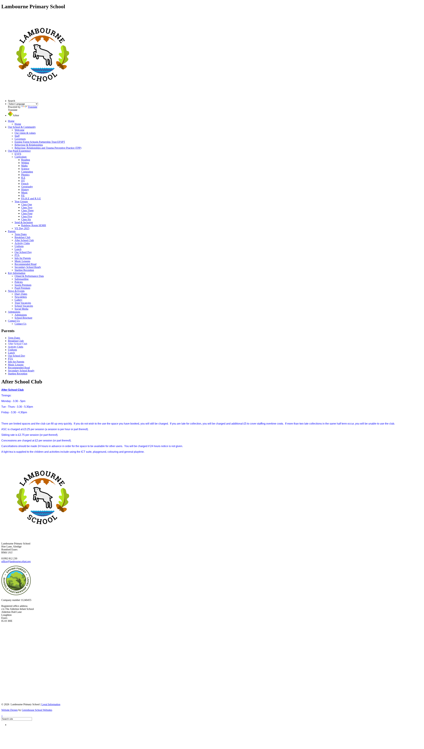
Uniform (19, 246)
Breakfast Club (22, 237)
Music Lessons (22, 261)
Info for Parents (23, 258)
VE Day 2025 (22, 228)
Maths (24, 165)
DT (23, 180)
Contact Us (14, 320)
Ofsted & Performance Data (29, 276)
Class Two (26, 207)
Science (25, 168)
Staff (17, 135)
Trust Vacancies (23, 302)
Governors (20, 138)
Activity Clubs (22, 243)
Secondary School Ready (28, 267)
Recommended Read (25, 264)
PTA (17, 255)
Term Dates (21, 234)
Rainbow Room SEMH (33, 225)
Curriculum (20, 156)
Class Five (26, 216)
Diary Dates (21, 294)
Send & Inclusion (24, 222)
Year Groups (21, 201)
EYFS (18, 153)
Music (24, 192)
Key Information (16, 273)
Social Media (21, 308)
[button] (10, 115)
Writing (25, 162)
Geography (27, 186)
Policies (19, 282)
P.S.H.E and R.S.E (31, 198)
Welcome (19, 130)
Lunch (18, 249)
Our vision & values (25, 133)
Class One (26, 204)
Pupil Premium (22, 288)
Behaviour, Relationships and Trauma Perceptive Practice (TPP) (48, 147)
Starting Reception (24, 270)
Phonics (25, 174)
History (25, 189)
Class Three (27, 210)
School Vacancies (24, 305)
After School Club (24, 240)
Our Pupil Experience (19, 150)
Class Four (26, 213)
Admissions (14, 311)
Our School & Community (22, 127)
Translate (32, 107)
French (24, 183)
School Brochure (23, 317)
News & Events (16, 291)
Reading (25, 159)
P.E (23, 195)
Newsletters (21, 296)
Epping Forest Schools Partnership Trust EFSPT (40, 141)
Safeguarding (21, 279)
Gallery (18, 299)
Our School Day (23, 252)
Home (11, 121)
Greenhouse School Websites (37, 710)
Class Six (26, 219)
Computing (27, 171)
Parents (12, 231)
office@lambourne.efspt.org (16, 561)
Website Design (9, 710)
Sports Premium (23, 285)
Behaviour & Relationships (29, 144)
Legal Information (50, 704)
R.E (23, 177)
